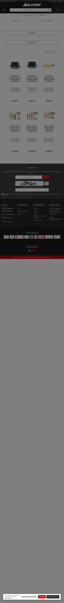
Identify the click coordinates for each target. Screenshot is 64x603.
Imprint (35, 213)
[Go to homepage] (32, 5)
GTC (19, 208)
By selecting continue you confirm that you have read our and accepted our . (30, 194)
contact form (10, 221)
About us (36, 208)
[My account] (58, 10)
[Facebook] (29, 250)
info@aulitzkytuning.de (56, 219)
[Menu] (4, 10)
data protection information (35, 193)
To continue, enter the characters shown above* (32, 187)
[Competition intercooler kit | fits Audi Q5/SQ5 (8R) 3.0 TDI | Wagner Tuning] (32, 65)
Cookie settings (38, 220)
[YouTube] (35, 250)
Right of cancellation (23, 211)
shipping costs (26, 257)
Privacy (36, 211)
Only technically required (29, 596)
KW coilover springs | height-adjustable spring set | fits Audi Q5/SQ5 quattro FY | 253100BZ (49, 78)
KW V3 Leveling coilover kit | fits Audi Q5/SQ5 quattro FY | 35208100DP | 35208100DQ (49, 128)
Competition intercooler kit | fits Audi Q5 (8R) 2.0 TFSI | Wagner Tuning (15, 78)
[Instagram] (32, 250)
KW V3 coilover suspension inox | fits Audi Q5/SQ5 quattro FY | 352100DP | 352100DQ (32, 128)
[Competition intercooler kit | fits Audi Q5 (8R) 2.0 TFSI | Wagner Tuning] (15, 65)
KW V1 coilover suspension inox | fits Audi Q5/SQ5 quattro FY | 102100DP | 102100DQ (14, 128)
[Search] (49, 10)
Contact (20, 213)
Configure (42, 596)
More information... (8, 598)
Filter (33, 32)
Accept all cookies (53, 596)
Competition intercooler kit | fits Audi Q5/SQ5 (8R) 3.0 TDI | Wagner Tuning (32, 78)
